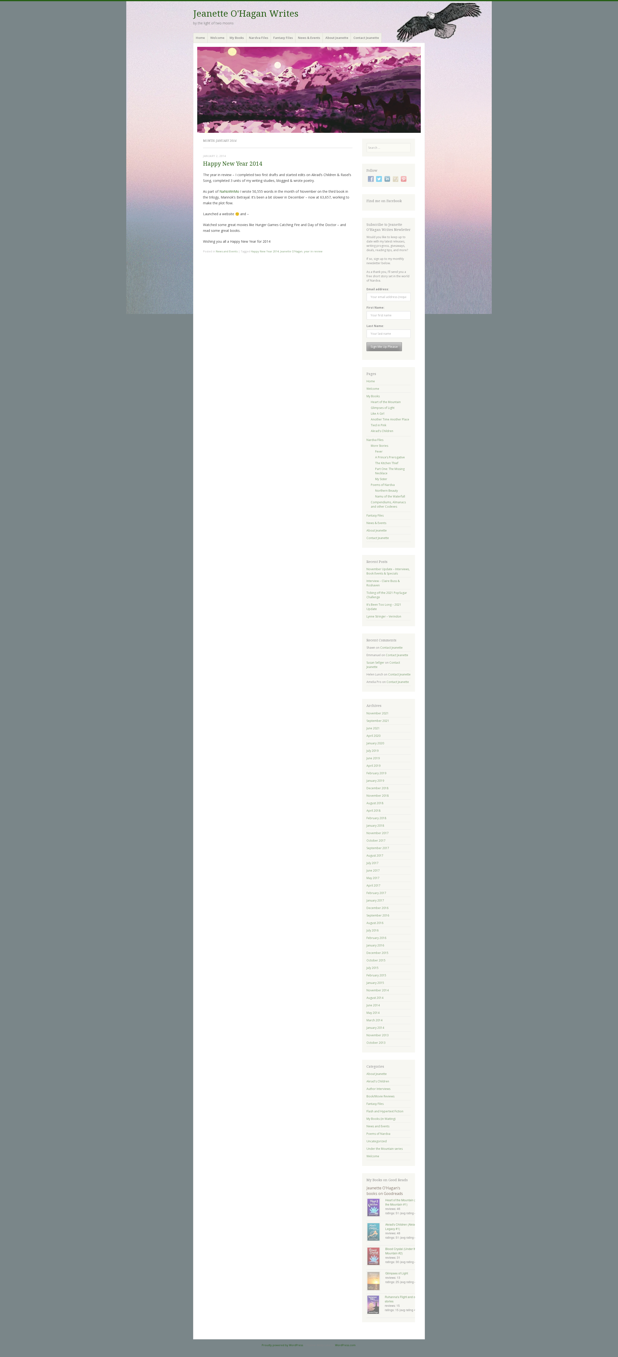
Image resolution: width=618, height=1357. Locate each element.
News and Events (227, 251)
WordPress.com (345, 1345)
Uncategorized (376, 1141)
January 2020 (375, 743)
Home (200, 38)
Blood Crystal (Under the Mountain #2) (401, 1251)
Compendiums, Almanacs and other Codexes (388, 504)
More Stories (379, 446)
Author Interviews (378, 1089)
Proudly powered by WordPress (282, 1345)
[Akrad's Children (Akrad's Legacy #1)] (375, 1232)
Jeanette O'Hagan (291, 251)
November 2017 (377, 833)
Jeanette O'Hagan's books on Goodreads (384, 1190)
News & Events (309, 38)
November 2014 (377, 990)
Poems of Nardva (383, 485)
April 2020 (373, 736)
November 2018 (377, 796)
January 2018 (375, 826)
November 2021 (377, 713)
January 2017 (375, 900)
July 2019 (372, 751)
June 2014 (373, 1005)
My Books (237, 38)
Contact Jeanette (366, 38)
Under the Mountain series (384, 1149)
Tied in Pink (378, 425)
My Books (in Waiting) (380, 1119)
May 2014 (372, 1013)
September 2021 (377, 721)
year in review (313, 251)
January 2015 (375, 983)
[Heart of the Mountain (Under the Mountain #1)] (375, 1208)
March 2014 (374, 1020)
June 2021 (373, 728)
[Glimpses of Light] (375, 1281)
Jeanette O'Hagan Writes (245, 13)
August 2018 (374, 803)
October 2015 (376, 960)
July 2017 (372, 863)
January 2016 (375, 945)
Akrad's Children (377, 1081)
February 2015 (376, 975)
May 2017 (372, 878)
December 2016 (377, 908)
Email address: (377, 289)
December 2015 (377, 953)
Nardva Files (258, 38)
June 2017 (373, 870)
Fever (379, 451)
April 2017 (373, 885)
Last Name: (375, 326)
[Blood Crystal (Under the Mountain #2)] (375, 1257)
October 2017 (376, 840)
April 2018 (373, 811)
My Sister (381, 479)
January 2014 (375, 1028)
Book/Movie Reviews (380, 1096)
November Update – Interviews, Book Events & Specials (388, 571)
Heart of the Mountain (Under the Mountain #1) (404, 1202)
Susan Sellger (375, 663)
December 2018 (377, 788)
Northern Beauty (386, 491)
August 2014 (374, 998)
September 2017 (377, 848)
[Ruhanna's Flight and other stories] (375, 1305)
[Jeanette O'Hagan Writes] (309, 90)
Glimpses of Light (382, 408)
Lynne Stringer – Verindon (383, 616)
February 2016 (376, 938)
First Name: (375, 308)
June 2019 (373, 758)
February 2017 (376, 893)
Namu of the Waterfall (390, 496)
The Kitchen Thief (386, 463)
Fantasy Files (283, 38)
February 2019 (376, 773)
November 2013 (377, 1035)
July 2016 (372, 930)
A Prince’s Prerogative (390, 457)
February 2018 (376, 818)
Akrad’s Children (382, 431)
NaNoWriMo (229, 191)
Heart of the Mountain (386, 402)
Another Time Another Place (390, 419)
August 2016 (374, 923)
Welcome (217, 38)
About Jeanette (336, 38)
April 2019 (373, 766)
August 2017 (374, 855)
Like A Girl (377, 414)
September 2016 (377, 915)
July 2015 (372, 968)
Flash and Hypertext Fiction (384, 1111)
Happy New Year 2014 (232, 164)
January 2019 (375, 781)
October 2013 (376, 1043)
